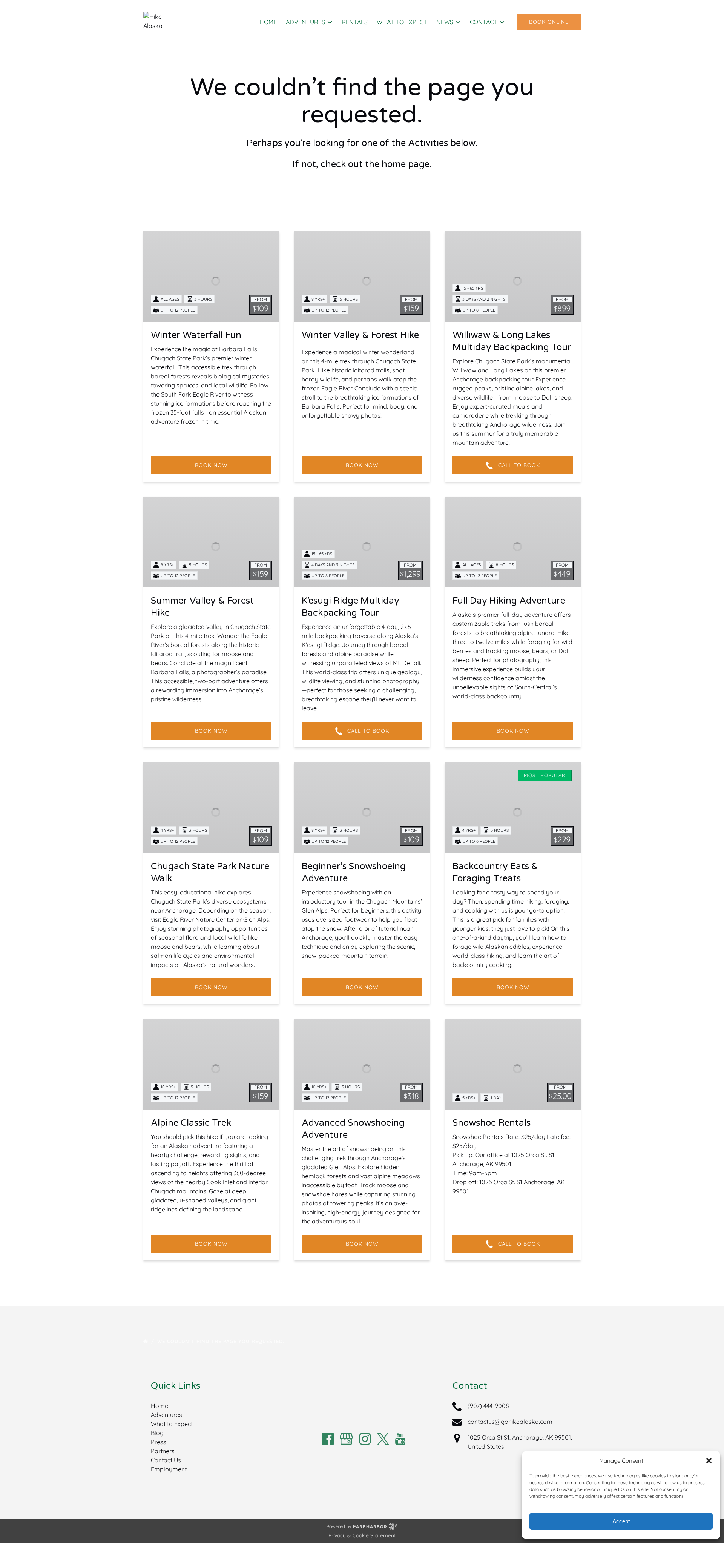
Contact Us (166, 1460)
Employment (169, 1469)
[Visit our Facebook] (328, 1439)
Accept (621, 1521)
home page (405, 164)
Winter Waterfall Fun (196, 335)
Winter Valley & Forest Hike (360, 335)
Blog (157, 1433)
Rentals (355, 22)
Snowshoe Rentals (491, 1122)
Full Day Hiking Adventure (508, 600)
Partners (163, 1451)
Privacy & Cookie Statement (362, 1535)
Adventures (166, 1415)
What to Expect (402, 22)
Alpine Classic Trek (191, 1122)
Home (268, 22)
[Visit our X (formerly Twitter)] (383, 1439)
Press (158, 1442)
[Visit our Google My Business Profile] (346, 1439)
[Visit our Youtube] (400, 1439)
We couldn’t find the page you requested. (221, 1341)
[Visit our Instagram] (365, 1439)
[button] (709, 1461)
